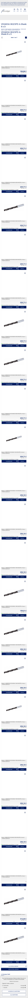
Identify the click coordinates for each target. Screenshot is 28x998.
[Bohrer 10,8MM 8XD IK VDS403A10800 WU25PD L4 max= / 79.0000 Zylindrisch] (14, 361)
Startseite (3, 29)
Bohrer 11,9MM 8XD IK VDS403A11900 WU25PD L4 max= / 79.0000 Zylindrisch (14, 799)
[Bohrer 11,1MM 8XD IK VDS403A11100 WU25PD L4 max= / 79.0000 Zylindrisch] (14, 477)
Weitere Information (14, 981)
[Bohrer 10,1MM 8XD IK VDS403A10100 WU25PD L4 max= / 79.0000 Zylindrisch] (14, 91)
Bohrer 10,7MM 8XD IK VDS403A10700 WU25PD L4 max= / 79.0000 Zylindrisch (14, 337)
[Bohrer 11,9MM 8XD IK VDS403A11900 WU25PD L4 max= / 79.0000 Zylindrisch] (14, 785)
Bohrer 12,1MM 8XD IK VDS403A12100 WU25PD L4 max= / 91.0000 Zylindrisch (14, 876)
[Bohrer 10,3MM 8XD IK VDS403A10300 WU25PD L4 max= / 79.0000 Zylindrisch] (14, 169)
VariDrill (5, 30)
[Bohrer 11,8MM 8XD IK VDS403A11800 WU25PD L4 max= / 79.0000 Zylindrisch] (14, 746)
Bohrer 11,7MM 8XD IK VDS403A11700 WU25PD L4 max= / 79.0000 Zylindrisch (14, 722)
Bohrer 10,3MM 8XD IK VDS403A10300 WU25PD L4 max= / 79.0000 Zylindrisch (14, 183)
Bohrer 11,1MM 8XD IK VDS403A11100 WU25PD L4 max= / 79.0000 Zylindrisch (14, 491)
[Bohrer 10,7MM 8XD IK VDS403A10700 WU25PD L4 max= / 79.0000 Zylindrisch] (14, 323)
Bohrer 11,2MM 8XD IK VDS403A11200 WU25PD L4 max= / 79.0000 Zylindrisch (14, 530)
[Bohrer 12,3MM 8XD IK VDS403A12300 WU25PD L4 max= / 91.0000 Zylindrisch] (14, 939)
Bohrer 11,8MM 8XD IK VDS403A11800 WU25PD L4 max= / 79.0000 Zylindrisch (14, 761)
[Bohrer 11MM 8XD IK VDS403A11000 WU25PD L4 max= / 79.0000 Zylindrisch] (14, 438)
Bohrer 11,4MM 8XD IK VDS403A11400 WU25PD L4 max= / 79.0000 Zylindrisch (14, 607)
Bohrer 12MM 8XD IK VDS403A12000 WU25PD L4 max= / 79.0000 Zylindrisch (13, 838)
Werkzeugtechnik (8, 29)
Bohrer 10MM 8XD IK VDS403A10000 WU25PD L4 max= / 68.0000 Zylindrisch (13, 67)
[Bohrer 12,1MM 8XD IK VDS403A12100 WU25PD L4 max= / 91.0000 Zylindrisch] (14, 862)
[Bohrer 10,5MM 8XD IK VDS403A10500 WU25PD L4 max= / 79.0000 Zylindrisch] (14, 246)
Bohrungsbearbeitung (16, 29)
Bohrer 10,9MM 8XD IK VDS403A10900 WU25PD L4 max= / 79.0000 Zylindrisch (14, 414)
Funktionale (6, 985)
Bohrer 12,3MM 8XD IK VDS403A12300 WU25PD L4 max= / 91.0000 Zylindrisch (14, 954)
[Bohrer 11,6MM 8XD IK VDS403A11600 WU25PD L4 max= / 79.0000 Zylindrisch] (14, 669)
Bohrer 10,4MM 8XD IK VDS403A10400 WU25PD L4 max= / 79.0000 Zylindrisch (14, 222)
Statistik (5, 987)
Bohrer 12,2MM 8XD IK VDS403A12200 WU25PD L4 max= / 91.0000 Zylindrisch (14, 915)
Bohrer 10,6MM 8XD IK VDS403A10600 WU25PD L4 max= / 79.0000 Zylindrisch (14, 299)
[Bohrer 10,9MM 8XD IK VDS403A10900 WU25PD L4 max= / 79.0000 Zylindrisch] (14, 400)
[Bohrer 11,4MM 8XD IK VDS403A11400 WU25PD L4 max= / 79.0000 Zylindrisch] (14, 592)
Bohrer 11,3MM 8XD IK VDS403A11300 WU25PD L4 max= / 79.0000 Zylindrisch (14, 568)
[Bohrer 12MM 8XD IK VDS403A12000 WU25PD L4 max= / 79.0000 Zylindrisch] (14, 823)
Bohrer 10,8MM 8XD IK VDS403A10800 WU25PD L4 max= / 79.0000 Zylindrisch (14, 376)
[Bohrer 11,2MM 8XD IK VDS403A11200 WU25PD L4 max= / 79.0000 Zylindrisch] (14, 515)
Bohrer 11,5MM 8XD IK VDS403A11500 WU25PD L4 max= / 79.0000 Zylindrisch (14, 645)
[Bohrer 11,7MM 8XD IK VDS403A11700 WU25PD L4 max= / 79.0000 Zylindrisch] (14, 708)
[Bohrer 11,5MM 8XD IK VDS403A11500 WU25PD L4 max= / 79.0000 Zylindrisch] (14, 631)
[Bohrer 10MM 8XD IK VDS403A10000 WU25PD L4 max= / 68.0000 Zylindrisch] (14, 53)
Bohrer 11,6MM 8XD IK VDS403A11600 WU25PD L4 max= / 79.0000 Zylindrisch (14, 684)
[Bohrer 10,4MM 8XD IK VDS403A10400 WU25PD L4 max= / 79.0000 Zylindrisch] (14, 207)
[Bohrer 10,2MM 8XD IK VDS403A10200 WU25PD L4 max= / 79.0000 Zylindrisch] (14, 130)
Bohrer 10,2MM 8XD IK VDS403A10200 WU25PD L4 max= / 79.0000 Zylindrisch (14, 144)
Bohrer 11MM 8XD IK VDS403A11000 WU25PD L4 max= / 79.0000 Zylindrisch (13, 453)
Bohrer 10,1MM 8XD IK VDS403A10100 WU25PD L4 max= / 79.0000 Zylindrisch (14, 106)
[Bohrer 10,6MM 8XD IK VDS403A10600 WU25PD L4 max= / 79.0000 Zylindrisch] (14, 284)
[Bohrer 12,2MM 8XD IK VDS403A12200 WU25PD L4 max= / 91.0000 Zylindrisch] (14, 901)
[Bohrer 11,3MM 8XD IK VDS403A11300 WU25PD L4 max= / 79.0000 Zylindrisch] (14, 554)
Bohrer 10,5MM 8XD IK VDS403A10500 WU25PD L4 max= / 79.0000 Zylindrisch (14, 260)
